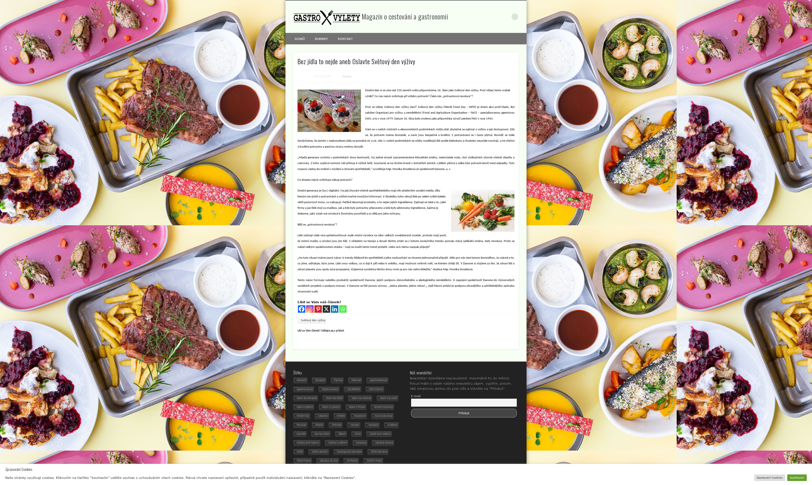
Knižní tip (303, 415)
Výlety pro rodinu (308, 442)
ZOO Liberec (320, 451)
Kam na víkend (361, 398)
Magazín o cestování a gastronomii (405, 16)
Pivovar (301, 425)
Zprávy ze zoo (329, 460)
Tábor (342, 433)
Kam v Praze (357, 407)
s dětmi (392, 425)
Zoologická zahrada (349, 451)
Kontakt (345, 39)
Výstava (361, 442)
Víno (358, 433)
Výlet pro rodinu (380, 433)
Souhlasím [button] (797, 477)
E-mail (416, 396)
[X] (326, 309)
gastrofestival (378, 380)
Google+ (506, 16)
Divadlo (320, 380)
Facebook (497, 16)
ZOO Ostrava (379, 451)
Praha (319, 425)
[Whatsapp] (343, 309)
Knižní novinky (383, 407)
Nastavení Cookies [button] (770, 477)
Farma (338, 380)
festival (356, 380)
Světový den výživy (313, 320)
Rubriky (321, 39)
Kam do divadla (307, 398)
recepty (373, 425)
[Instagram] (310, 309)
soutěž (301, 433)
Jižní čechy (376, 389)
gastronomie (305, 389)
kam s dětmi (305, 407)
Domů (300, 39)
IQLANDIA (354, 389)
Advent (301, 380)
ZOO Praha (304, 460)
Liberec (323, 415)
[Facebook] (301, 309)
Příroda (336, 425)
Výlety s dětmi (338, 442)
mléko (341, 415)
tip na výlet (322, 433)
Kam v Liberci (331, 407)
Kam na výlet (388, 398)
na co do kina (383, 415)
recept (355, 425)
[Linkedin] (334, 309)
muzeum (360, 415)
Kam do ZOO (334, 398)
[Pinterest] (318, 309)
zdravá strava (384, 442)
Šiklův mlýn (374, 460)
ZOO (300, 451)
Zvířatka (352, 460)
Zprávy (347, 76)
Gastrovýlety (330, 389)
